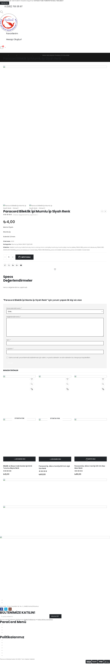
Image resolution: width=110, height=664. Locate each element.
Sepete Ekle (26, 257)
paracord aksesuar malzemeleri (26, 250)
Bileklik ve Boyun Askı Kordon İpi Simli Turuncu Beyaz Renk (17, 467)
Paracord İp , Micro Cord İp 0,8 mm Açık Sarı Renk (54, 467)
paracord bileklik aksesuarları (60, 250)
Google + (17, 265)
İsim (8, 340)
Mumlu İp (15, 244)
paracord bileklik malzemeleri (80, 250)
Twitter (9, 265)
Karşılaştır (8, 273)
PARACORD (79, 247)
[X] (5, 609)
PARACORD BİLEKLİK (44, 250)
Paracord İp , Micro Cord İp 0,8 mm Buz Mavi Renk (89, 467)
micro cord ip (35, 247)
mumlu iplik (62, 247)
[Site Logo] (9, 22)
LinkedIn (13, 265)
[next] (105, 211)
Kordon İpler (7, 464)
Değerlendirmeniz (13, 317)
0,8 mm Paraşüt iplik (45, 464)
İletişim (33, 51)
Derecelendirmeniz (14, 308)
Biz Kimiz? (15, 51)
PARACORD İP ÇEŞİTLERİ (25, 244)
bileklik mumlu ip (15, 247)
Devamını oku (20, 459)
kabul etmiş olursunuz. (45, 619)
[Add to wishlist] (55, 269)
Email (21, 265)
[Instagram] (10, 609)
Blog (40, 51)
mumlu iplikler (71, 247)
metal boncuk (25, 247)
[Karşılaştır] (32, 389)
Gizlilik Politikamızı (30, 619)
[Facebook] (1, 609)
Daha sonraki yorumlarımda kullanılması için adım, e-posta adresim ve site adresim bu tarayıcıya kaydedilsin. (49, 357)
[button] (1, 12)
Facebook (5, 265)
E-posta (10, 349)
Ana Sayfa (5, 51)
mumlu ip (54, 247)
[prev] (102, 211)
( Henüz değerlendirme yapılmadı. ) (25, 215)
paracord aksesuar (90, 247)
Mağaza (25, 51)
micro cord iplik (45, 247)
